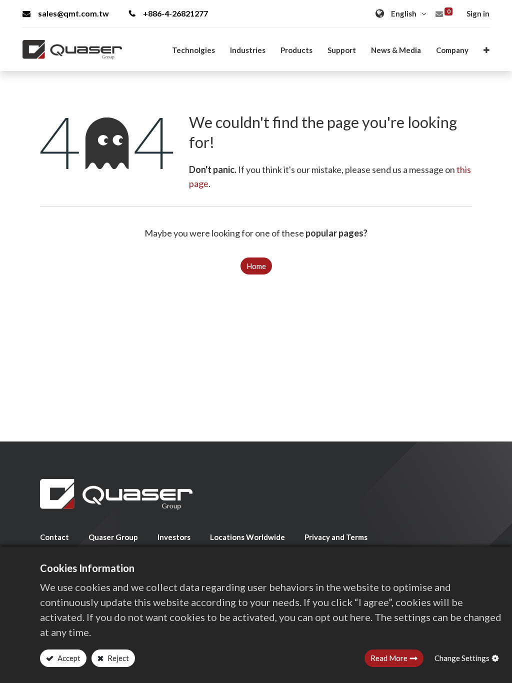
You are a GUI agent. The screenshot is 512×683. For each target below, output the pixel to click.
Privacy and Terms (336, 537)
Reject (117, 658)
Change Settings (462, 658)
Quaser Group (113, 537)
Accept (68, 658)
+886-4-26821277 (175, 13)
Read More (389, 658)
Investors (174, 537)
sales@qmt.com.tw (73, 13)
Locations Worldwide (247, 537)
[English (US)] (402, 14)
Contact (54, 537)
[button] (486, 50)
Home (256, 266)
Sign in (478, 13)
